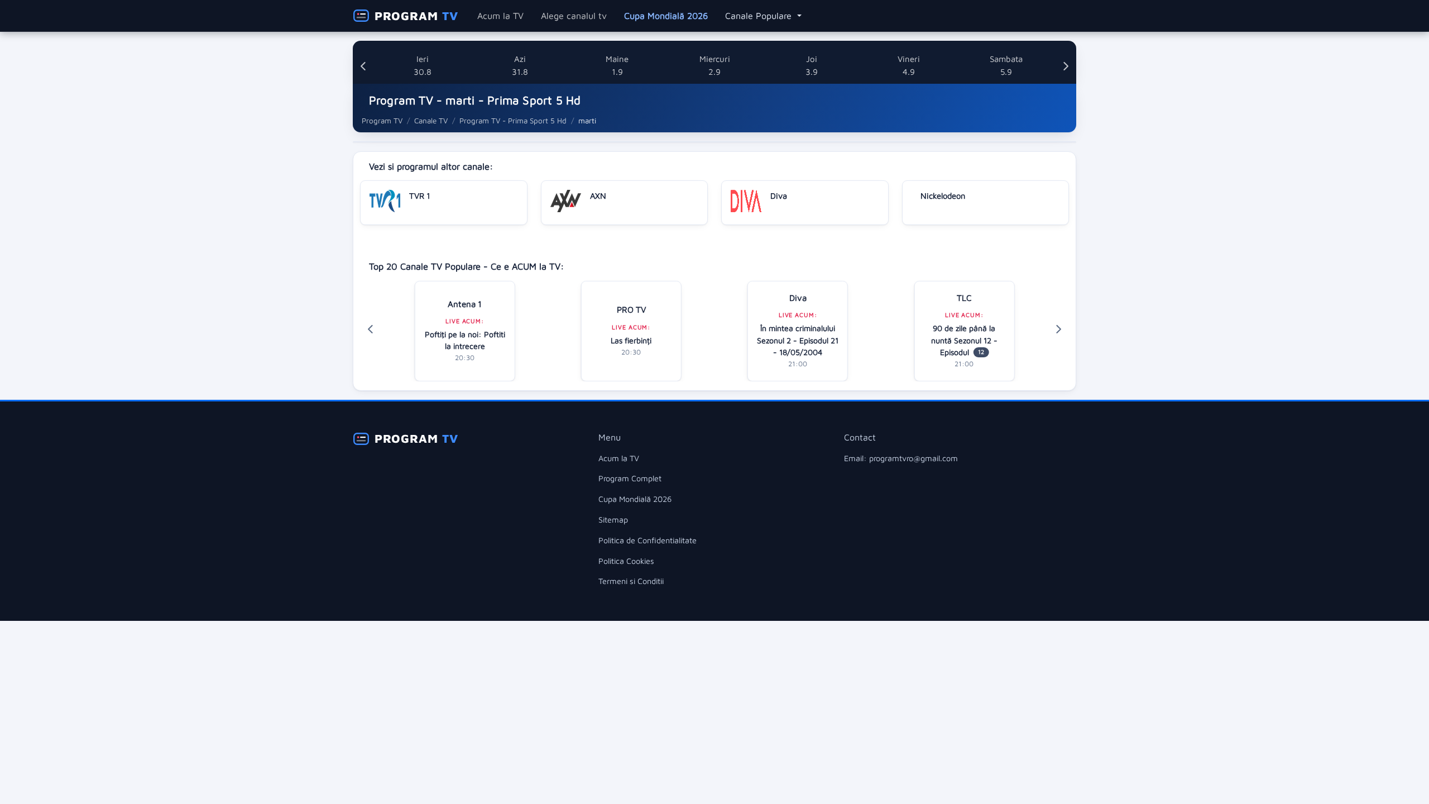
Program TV (382, 120)
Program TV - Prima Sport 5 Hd (513, 120)
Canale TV (431, 120)
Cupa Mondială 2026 (666, 16)
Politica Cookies (626, 561)
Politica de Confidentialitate (647, 540)
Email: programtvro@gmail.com (901, 458)
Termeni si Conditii (631, 581)
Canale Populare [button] (759, 16)
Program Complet (629, 478)
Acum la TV (500, 16)
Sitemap (613, 519)
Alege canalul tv (574, 16)
